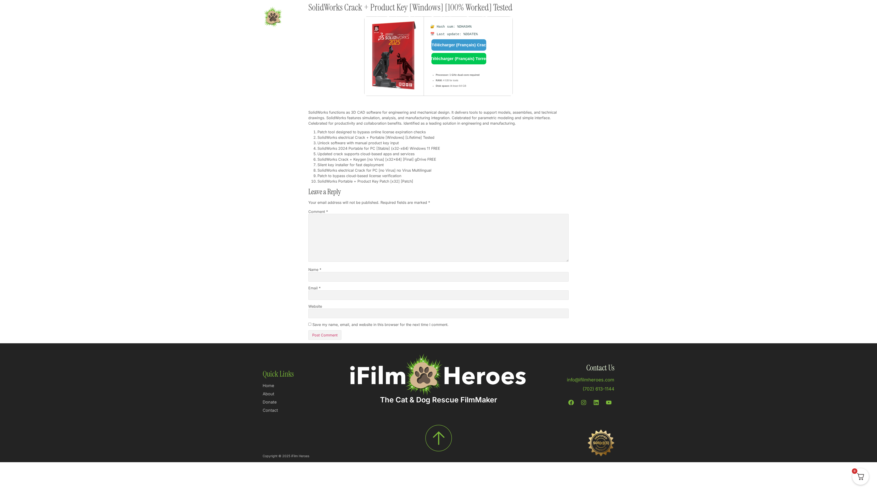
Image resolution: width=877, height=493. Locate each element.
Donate (393, 17)
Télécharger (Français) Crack (459, 45)
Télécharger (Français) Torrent (458, 58)
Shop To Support (363, 17)
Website (315, 306)
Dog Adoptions (444, 17)
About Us (517, 17)
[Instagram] (583, 402)
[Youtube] (608, 402)
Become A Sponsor (483, 17)
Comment (318, 211)
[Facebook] (571, 402)
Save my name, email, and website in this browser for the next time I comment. (380, 324)
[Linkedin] (596, 402)
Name (314, 269)
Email (314, 288)
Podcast (415, 17)
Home (334, 17)
